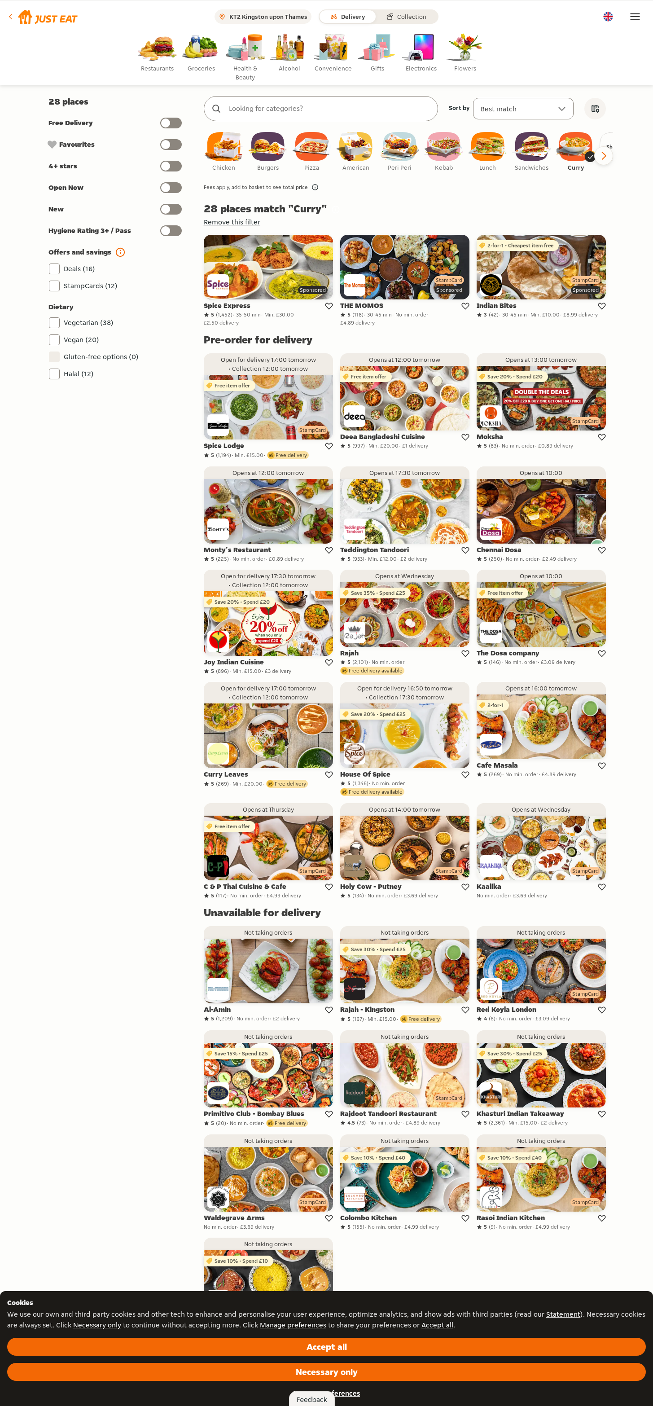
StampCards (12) (91, 285)
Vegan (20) (81, 339)
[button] (42, 16)
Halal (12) (79, 373)
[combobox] (330, 108)
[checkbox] (224, 152)
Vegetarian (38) (89, 322)
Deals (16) (79, 268)
